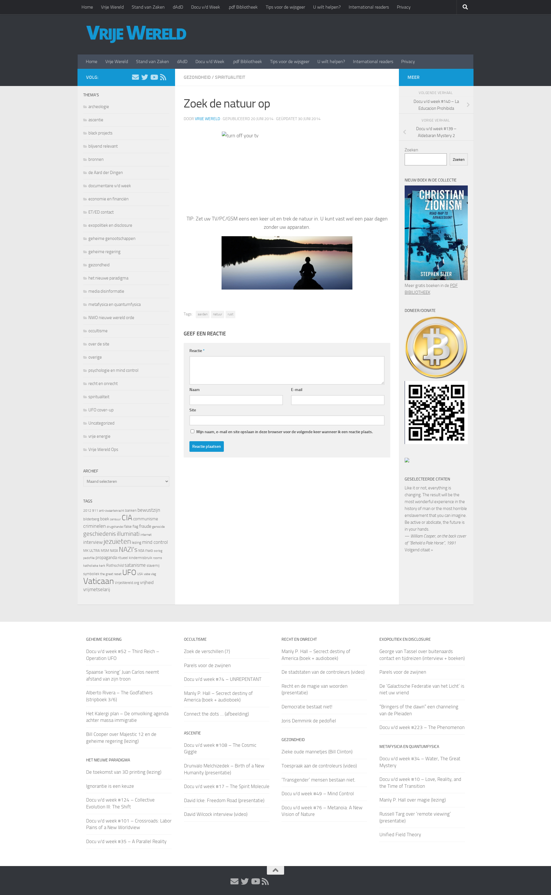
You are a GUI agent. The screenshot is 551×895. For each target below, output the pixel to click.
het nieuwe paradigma (108, 278)
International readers (369, 7)
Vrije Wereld (112, 7)
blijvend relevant (103, 146)
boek (104, 518)
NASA (114, 551)
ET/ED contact (101, 212)
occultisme (98, 330)
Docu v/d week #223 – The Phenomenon (422, 727)
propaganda (106, 557)
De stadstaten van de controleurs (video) (323, 672)
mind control (155, 542)
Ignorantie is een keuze (110, 786)
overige (95, 357)
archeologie (98, 106)
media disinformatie (106, 291)
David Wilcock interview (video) (215, 814)
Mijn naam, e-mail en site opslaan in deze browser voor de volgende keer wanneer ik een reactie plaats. (284, 431)
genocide (158, 527)
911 (95, 511)
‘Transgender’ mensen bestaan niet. (319, 780)
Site (192, 410)
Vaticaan (98, 581)
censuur (115, 519)
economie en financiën (108, 199)
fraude (145, 526)
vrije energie (99, 436)
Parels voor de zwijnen (207, 665)
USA (140, 574)
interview (93, 542)
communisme (145, 518)
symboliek (91, 574)
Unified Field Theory (400, 834)
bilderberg (91, 519)
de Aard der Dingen (105, 172)
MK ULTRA (91, 550)
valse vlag (150, 574)
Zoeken (411, 150)
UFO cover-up (101, 410)
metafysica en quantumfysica (114, 304)
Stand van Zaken (148, 7)
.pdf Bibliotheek (243, 7)
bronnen (96, 159)
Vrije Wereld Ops (103, 449)
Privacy (404, 7)
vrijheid (147, 582)
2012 (87, 511)
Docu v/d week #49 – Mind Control (318, 793)
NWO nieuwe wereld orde (111, 317)
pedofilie (89, 558)
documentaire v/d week (109, 185)
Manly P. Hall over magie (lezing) (412, 800)
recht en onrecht (103, 383)
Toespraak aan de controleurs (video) (319, 766)
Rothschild (115, 565)
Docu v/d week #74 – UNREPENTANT (222, 679)
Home (87, 7)
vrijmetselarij (96, 589)
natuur (217, 314)
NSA (141, 551)
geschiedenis (99, 533)
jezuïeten (117, 541)
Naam (194, 389)
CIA (127, 517)
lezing (136, 542)
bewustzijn (148, 510)
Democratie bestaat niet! (307, 707)
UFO (129, 572)
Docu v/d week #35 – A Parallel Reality (126, 841)
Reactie (197, 350)
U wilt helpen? (327, 7)
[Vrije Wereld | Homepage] (136, 34)
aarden (202, 314)
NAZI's (128, 549)
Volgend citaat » (419, 549)
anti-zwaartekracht (111, 511)
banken (131, 510)
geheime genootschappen (111, 238)
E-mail (296, 389)
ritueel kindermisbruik (135, 558)
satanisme (135, 565)
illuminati (128, 533)
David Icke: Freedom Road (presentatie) (224, 800)
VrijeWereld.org (127, 583)
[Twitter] (144, 77)
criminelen (94, 526)
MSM (105, 550)
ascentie (95, 119)
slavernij (153, 565)
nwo (149, 550)
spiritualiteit (230, 77)
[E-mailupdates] (135, 77)
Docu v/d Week (205, 7)
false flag (131, 526)
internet (146, 535)
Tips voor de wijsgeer (285, 7)
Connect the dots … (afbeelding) (216, 714)
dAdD (178, 7)
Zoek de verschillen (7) (207, 651)
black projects (100, 133)
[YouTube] (153, 77)
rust (230, 314)
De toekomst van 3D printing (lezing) (123, 772)
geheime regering (104, 251)
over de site (98, 344)
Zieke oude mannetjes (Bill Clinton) (317, 752)
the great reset (110, 574)
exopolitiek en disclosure (110, 225)
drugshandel (115, 527)
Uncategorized (101, 423)
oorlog (158, 551)
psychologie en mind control (113, 370)
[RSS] (163, 77)
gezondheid (197, 77)
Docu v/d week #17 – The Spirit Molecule (226, 786)
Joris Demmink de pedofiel (309, 721)
